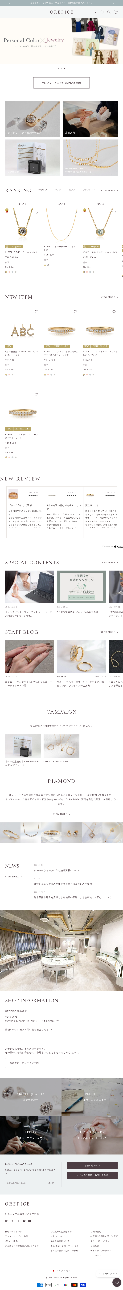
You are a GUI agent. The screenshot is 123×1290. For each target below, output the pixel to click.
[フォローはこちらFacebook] (18, 1221)
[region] (61, 41)
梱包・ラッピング (13, 1232)
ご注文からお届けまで (61, 1232)
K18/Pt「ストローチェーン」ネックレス (61, 248)
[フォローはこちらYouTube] (29, 1221)
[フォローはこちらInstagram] (6, 1221)
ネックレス (42, 190)
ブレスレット (89, 190)
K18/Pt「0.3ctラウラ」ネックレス (21, 252)
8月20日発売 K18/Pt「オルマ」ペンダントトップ (21, 353)
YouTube (61, 676)
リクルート (95, 1255)
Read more (107, 562)
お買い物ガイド (92, 1165)
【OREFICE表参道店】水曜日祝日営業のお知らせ (61, 3)
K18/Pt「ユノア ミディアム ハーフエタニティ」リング (22, 436)
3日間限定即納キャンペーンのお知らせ (77, 612)
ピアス (72, 190)
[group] (61, 41)
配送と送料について (60, 1241)
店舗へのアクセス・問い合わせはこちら (27, 1029)
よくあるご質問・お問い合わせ (92, 1175)
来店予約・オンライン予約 (24, 1063)
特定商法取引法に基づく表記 (104, 1236)
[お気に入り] (116, 1282)
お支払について (58, 1236)
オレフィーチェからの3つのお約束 (61, 82)
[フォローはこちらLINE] (24, 1221)
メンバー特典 (11, 1241)
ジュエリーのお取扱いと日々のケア (22, 1246)
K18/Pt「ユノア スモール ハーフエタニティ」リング (100, 353)
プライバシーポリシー (100, 1241)
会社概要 (94, 1246)
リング (58, 190)
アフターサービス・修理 (16, 1236)
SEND (51, 1183)
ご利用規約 (95, 1232)
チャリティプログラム (100, 1251)
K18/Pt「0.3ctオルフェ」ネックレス (100, 252)
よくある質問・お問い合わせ (64, 1251)
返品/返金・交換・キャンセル (65, 1246)
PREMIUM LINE (61, 346)
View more (108, 190)
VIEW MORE (12, 876)
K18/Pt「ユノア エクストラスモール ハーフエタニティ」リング (61, 353)
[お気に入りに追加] (36, 212)
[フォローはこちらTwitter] (12, 1221)
